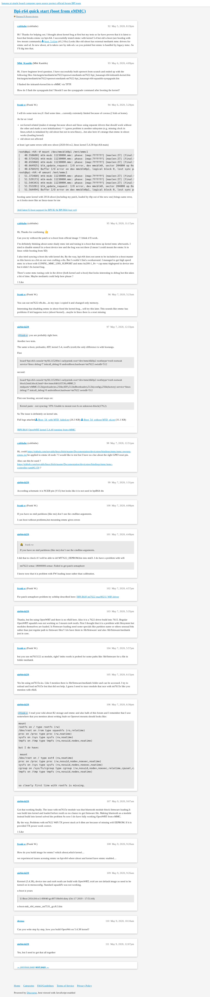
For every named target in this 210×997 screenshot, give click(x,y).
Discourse (32, 992)
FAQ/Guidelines (45, 985)
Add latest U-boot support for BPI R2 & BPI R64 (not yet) (47, 210)
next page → (42, 967)
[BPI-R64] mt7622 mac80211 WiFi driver (97, 596)
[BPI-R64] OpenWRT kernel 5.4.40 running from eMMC (46, 429)
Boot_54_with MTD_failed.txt (53, 419)
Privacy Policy (84, 985)
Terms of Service (65, 985)
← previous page (26, 967)
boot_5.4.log (51, 41)
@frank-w (23, 335)
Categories (28, 985)
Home (17, 985)
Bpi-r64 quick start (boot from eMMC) (50, 11)
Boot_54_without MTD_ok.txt (99, 419)
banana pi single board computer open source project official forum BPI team (41, 3)
